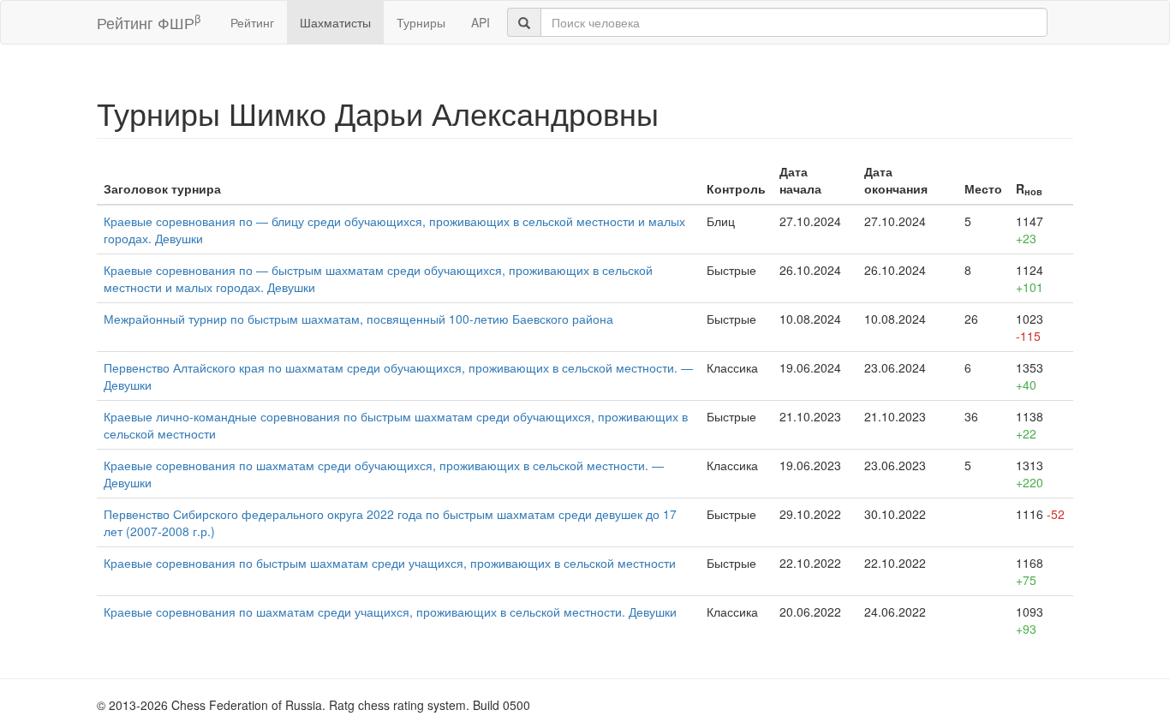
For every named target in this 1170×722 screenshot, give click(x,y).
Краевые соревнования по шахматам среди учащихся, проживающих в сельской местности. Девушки (390, 611)
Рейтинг (252, 22)
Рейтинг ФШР (148, 21)
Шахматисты (335, 22)
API (480, 22)
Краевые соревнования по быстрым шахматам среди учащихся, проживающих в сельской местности (390, 562)
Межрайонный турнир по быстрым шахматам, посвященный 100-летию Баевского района (358, 318)
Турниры (421, 22)
